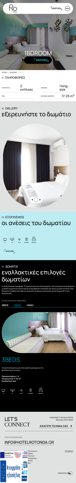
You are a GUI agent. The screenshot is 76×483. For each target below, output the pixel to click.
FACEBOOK (69, 451)
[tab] (6, 305)
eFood (30, 461)
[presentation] (32, 200)
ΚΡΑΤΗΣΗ (56, 8)
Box (29, 463)
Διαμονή (13, 72)
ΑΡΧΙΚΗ (4, 72)
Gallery (30, 453)
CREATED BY (62, 473)
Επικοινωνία (32, 451)
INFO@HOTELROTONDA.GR (29, 442)
